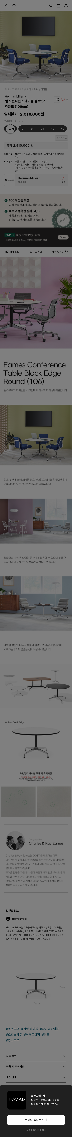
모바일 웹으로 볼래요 (36, 1130)
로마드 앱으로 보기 (36, 1120)
